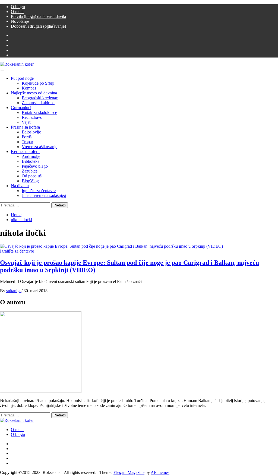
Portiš (26, 137)
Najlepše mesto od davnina (34, 93)
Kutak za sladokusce (39, 112)
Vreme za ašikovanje (39, 146)
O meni (17, 11)
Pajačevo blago (35, 166)
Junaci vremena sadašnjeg (44, 195)
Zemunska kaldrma (38, 102)
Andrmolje (31, 156)
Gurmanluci (21, 107)
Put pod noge (22, 78)
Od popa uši (32, 176)
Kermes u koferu (25, 151)
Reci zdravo (32, 117)
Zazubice (29, 171)
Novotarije (20, 21)
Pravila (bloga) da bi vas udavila (38, 16)
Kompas (29, 88)
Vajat (26, 122)
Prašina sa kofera (25, 127)
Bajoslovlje (31, 132)
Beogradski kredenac (40, 97)
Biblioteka (30, 161)
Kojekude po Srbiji (38, 83)
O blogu (18, 6)
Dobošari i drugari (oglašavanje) (38, 26)
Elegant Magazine (128, 472)
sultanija (13, 290)
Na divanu (20, 185)
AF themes (160, 472)
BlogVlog (30, 180)
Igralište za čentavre (39, 190)
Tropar (27, 141)
